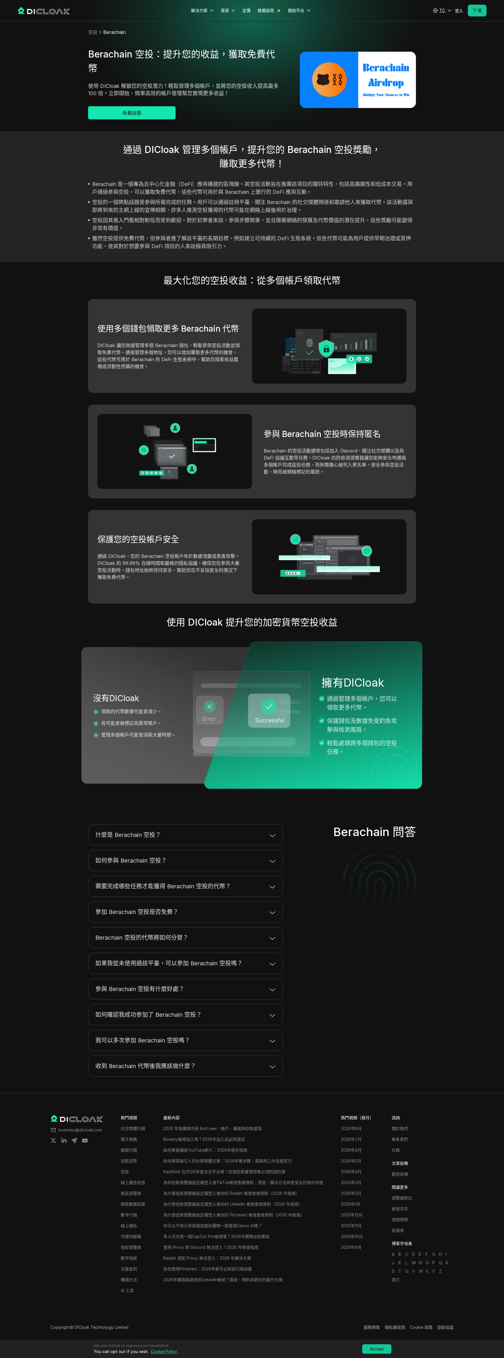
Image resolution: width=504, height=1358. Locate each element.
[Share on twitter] (53, 1140)
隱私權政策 (395, 1327)
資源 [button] (225, 10)
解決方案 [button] (199, 10)
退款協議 (445, 1327)
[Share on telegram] (74, 1140)
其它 (396, 1279)
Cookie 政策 (421, 1327)
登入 (459, 10)
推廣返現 (266, 10)
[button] (442, 10)
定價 (246, 10)
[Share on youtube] (85, 1140)
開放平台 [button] (296, 10)
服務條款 (372, 1327)
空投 (92, 32)
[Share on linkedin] (64, 1140)
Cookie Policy (164, 1351)
